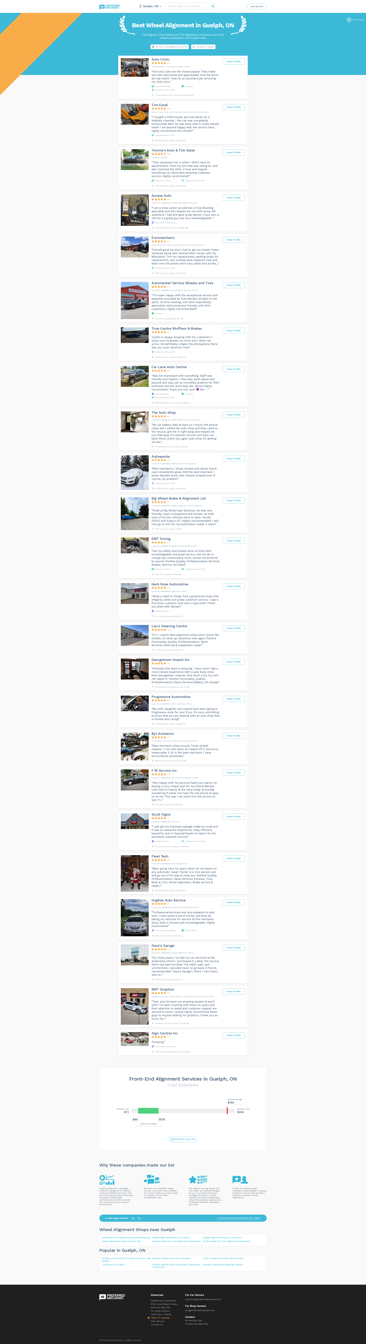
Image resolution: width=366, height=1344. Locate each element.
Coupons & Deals (205, 46)
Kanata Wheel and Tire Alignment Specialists (176, 1241)
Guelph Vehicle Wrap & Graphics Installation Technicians (176, 1265)
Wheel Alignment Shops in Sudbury (171, 1237)
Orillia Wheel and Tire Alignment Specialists (226, 1241)
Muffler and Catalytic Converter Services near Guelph (126, 1259)
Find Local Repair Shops (164, 1304)
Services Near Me (160, 1307)
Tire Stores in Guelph (113, 1264)
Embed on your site (185, 1139)
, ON (140, 1250)
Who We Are (157, 1321)
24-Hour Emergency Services (171, 46)
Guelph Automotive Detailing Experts (223, 1264)
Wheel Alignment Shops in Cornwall (222, 1237)
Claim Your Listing (161, 1314)
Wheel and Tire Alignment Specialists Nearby (126, 1237)
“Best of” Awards (160, 1317)
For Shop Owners (160, 1311)
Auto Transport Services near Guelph (223, 1258)
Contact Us (157, 1324)
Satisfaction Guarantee (163, 1300)
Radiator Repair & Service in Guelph (171, 1258)
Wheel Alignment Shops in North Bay (121, 1241)
